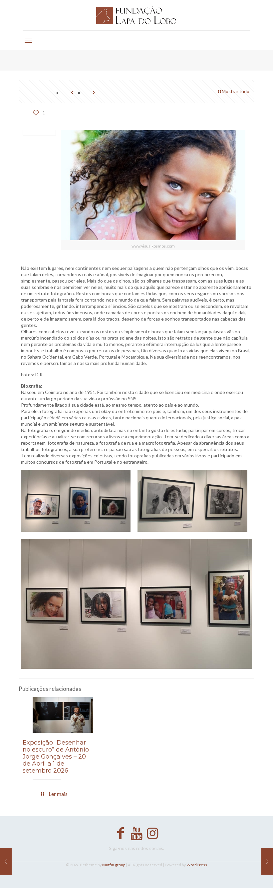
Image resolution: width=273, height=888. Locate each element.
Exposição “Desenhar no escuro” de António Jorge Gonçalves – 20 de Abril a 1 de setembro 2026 (56, 756)
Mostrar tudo (235, 91)
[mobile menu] (28, 40)
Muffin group (113, 864)
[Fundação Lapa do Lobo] (136, 15)
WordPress (196, 864)
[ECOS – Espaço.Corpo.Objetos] (267, 861)
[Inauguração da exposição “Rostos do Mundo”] (6, 861)
